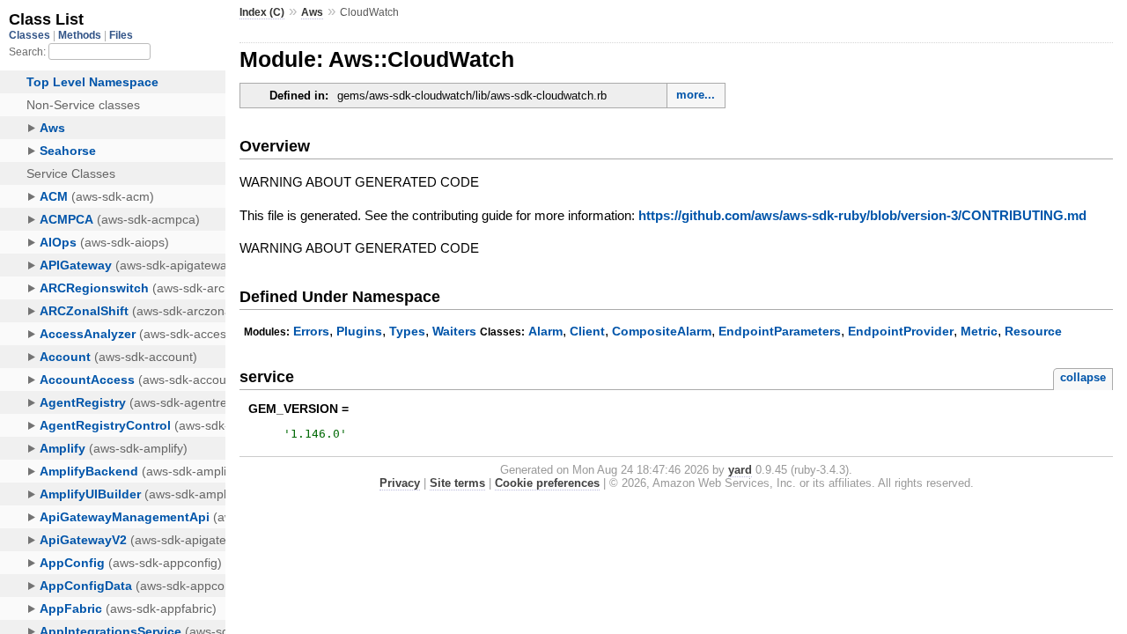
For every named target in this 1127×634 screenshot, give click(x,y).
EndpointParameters (779, 331)
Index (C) (261, 12)
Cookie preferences (547, 483)
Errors (311, 331)
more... (695, 94)
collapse (1083, 377)
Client (587, 331)
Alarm (545, 331)
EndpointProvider (901, 331)
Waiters (454, 331)
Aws (312, 12)
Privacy (399, 483)
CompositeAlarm (661, 331)
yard (740, 469)
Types (407, 331)
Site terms (457, 483)
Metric (979, 331)
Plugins (359, 331)
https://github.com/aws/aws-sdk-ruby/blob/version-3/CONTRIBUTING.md (862, 215)
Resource (1033, 331)
